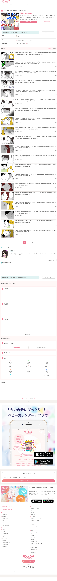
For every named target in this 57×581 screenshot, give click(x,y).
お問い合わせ (30, 573)
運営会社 (14, 571)
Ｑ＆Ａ (4, 527)
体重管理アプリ (34, 528)
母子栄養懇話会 (34, 552)
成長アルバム (5, 538)
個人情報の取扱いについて (22, 571)
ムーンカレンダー (34, 532)
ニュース (6, 5)
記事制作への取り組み (7, 506)
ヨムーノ (33, 539)
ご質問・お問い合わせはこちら (28, 481)
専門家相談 (4, 514)
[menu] (54, 1)
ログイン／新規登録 (28, 561)
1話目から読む (28, 22)
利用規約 (25, 573)
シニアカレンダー (34, 535)
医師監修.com (34, 541)
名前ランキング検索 (35, 508)
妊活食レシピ (5, 536)
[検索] (51, 1)
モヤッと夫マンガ (30, 40)
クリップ (48, 32)
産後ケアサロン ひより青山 (36, 543)
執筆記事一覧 (51, 260)
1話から (49, 48)
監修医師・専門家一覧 (7, 509)
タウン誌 (33, 514)
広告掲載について (50, 571)
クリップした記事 (28, 398)
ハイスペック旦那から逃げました (24, 5)
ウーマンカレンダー (35, 533)
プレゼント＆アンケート (36, 518)
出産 (3, 522)
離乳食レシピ (5, 533)
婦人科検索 (5, 546)
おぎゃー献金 (33, 551)
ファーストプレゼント (35, 522)
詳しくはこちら (50, 498)
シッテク (33, 537)
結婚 (24, 43)
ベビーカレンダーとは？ (7, 571)
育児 (3, 523)
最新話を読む (47, 22)
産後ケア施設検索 (6, 542)
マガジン (33, 512)
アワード (33, 510)
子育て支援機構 (34, 549)
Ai (18, 36)
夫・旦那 (19, 43)
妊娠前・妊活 (5, 518)
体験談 (4, 529)
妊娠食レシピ (5, 535)
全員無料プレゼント (35, 520)
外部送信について (31, 571)
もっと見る (27, 334)
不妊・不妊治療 (6, 525)
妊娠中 (4, 520)
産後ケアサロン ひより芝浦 (36, 545)
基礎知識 (4, 516)
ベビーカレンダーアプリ (36, 526)
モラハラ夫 (30, 43)
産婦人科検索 (5, 544)
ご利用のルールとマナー (28, 473)
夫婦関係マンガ (20, 40)
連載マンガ (12, 5)
